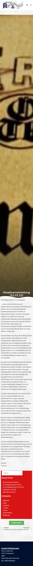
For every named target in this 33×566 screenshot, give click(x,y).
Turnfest (5, 508)
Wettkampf (6, 515)
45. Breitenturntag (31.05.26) (12, 485)
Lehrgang (6, 505)
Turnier (5, 510)
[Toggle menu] (31, 5)
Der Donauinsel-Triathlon (11, 482)
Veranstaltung (7, 513)
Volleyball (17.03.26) (9, 489)
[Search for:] (12, 473)
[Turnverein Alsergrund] (12, 5)
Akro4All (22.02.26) (9, 492)
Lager (5, 503)
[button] (27, 5)
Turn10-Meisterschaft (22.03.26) (13, 487)
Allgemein (6, 500)
